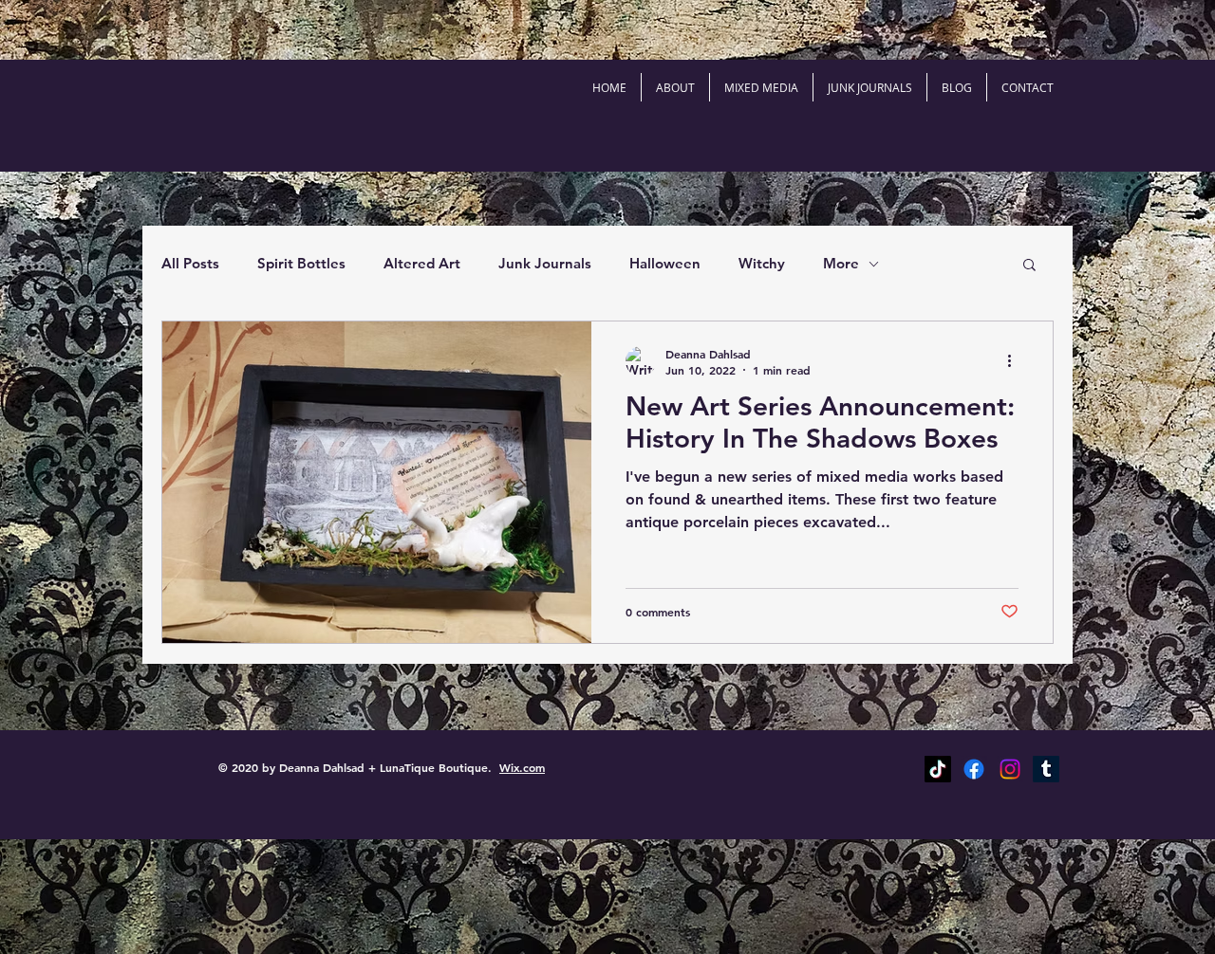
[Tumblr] (1046, 769)
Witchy (761, 263)
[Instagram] (1010, 769)
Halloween (665, 263)
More (841, 263)
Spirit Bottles (301, 263)
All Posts (190, 263)
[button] (1029, 266)
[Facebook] (974, 769)
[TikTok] (938, 769)
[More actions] (1015, 361)
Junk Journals (544, 263)
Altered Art (421, 263)
